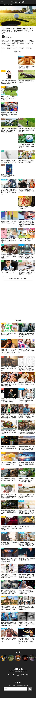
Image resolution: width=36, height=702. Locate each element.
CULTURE (20, 71)
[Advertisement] (18, 301)
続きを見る (18, 51)
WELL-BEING (21, 56)
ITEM (2, 150)
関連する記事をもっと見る (18, 278)
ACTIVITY (3, 71)
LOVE (20, 339)
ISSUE (2, 102)
